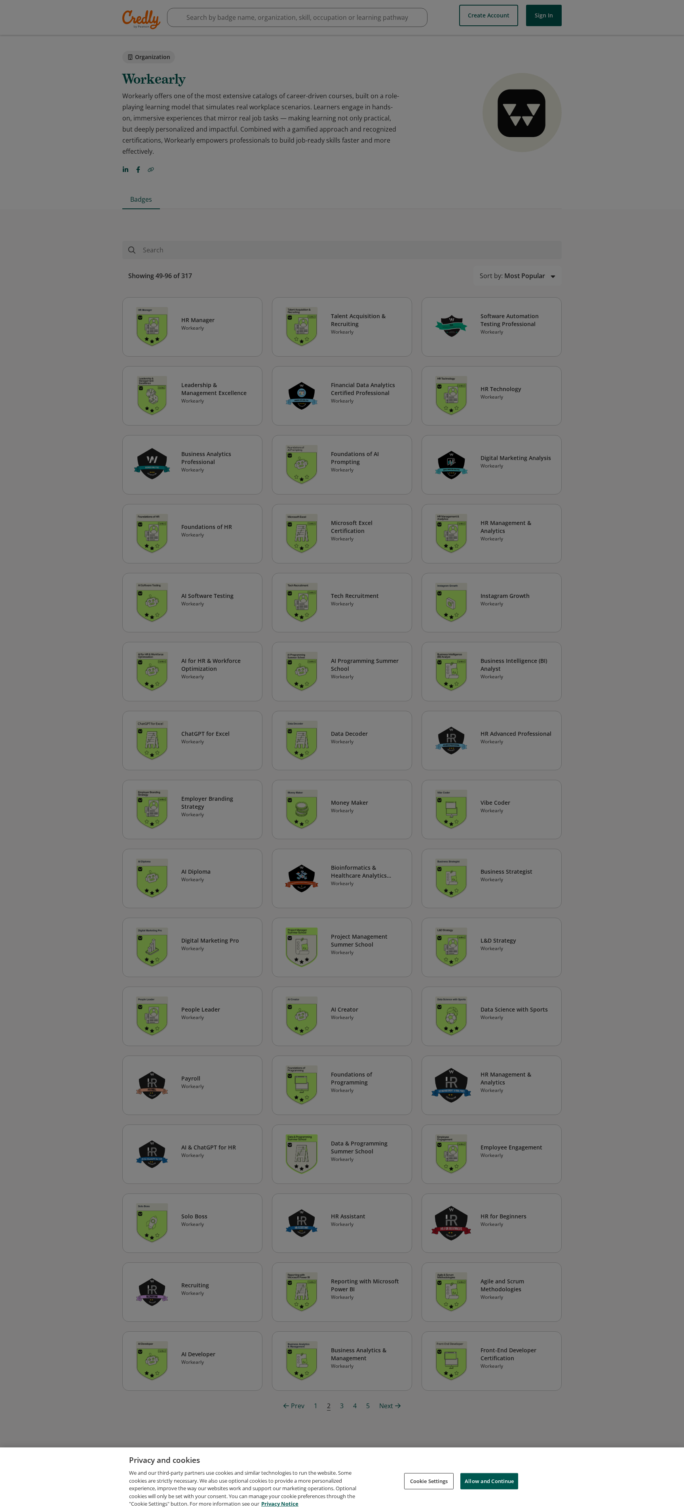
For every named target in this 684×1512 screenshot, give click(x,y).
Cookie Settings (429, 1480)
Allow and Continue (489, 1480)
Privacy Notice (279, 1503)
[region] (342, 1479)
